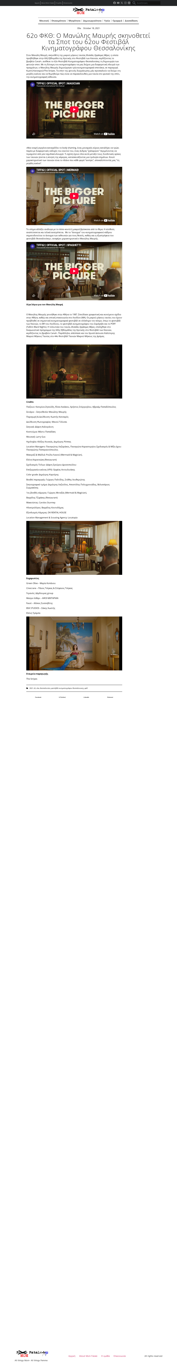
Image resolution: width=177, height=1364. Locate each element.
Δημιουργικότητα (92, 20)
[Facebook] (114, 3)
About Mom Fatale (47, 3)
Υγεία (107, 20)
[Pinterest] (129, 3)
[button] (38, 697)
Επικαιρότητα (59, 20)
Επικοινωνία (67, 3)
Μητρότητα (74, 20)
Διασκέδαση (131, 20)
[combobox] (145, 3)
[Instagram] (125, 3)
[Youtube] (118, 3)
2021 (31, 688)
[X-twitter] (122, 3)
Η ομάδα (59, 3)
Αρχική (37, 3)
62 (35, 688)
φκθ (86, 688)
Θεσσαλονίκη (45, 688)
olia (37, 688)
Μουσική (44, 20)
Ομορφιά (117, 20)
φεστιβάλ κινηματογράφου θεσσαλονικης (67, 688)
